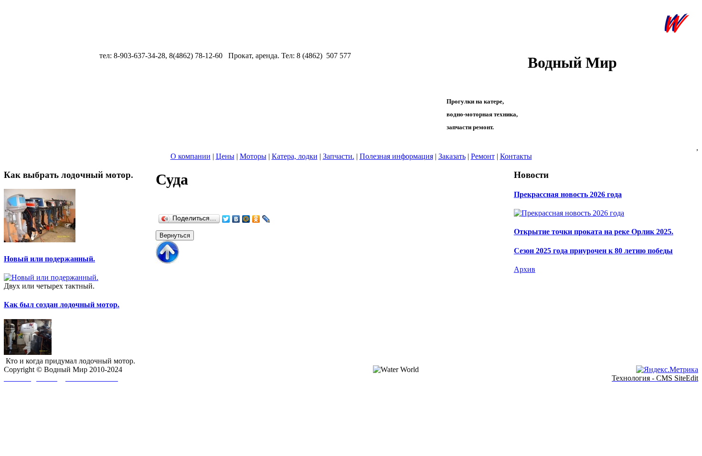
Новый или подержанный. (49, 259)
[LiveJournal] (266, 219)
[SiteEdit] (276, 219)
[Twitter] (226, 219)
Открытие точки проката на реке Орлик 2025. (593, 232)
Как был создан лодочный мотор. (61, 305)
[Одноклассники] (256, 219)
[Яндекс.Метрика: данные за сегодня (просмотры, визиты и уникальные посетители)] (667, 369)
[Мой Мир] (246, 219)
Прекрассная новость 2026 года (568, 194)
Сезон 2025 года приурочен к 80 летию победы (593, 251)
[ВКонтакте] (236, 219)
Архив (524, 269)
